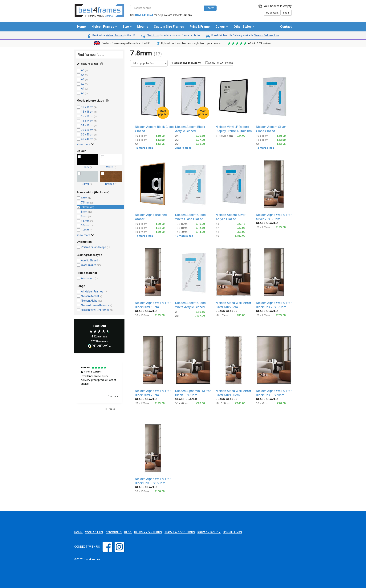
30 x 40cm (87, 134)
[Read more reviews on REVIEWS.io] (99, 346)
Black (86, 167)
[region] (99, 382)
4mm (84, 197)
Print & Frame (200, 26)
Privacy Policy (209, 532)
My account (272, 12)
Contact (286, 26)
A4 (82, 74)
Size (126, 26)
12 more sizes (144, 235)
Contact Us (94, 532)
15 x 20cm (87, 116)
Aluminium (88, 278)
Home (81, 26)
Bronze (110, 183)
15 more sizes (144, 147)
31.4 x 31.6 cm (224, 135)
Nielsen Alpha (89, 300)
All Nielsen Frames (92, 291)
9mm (84, 216)
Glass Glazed (88, 265)
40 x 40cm (87, 139)
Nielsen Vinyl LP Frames (95, 309)
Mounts (142, 26)
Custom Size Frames (169, 26)
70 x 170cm (263, 227)
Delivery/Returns (148, 532)
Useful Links (232, 532)
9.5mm (85, 220)
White (110, 167)
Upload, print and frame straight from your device (191, 43)
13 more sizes (265, 147)
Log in (286, 12)
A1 (82, 88)
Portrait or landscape (93, 247)
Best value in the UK (113, 35)
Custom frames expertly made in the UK (125, 43)
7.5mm (85, 202)
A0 (82, 93)
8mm (84, 211)
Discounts (114, 532)
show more (83, 144)
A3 (82, 79)
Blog (128, 532)
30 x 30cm (87, 129)
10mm (85, 225)
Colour (220, 26)
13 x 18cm (87, 111)
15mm (85, 230)
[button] (99, 382)
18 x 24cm (87, 120)
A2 (82, 84)
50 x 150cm (142, 315)
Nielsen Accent (90, 296)
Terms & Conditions (180, 532)
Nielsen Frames (103, 26)
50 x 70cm (222, 315)
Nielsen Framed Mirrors (95, 305)
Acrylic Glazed (90, 260)
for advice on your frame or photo (173, 35)
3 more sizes (183, 147)
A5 (82, 70)
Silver (86, 183)
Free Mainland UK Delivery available (245, 35)
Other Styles (243, 26)
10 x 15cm (87, 107)
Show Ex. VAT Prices (220, 62)
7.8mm (85, 207)
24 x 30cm (87, 125)
